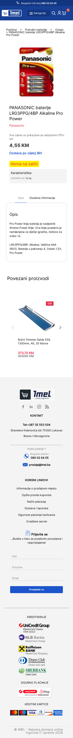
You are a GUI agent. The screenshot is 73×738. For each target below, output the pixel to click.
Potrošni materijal (36, 29)
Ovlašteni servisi (36, 521)
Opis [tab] (21, 197)
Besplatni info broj (38, 3)
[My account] (59, 14)
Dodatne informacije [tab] (42, 197)
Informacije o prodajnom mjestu (36, 488)
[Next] (60, 328)
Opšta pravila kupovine (36, 495)
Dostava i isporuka (36, 508)
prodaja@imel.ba (39, 464)
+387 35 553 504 (38, 424)
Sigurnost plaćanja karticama (36, 514)
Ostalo (59, 29)
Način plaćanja (36, 501)
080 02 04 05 (40, 457)
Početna (11, 29)
